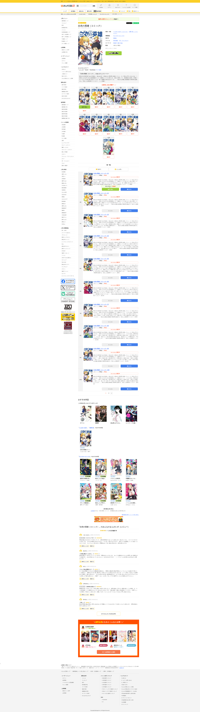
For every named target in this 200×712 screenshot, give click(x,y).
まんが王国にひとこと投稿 (67, 78)
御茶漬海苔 (64, 187)
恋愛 (63, 140)
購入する (129, 189)
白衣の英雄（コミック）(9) (101, 348)
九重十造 (91, 427)
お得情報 (64, 693)
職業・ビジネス (65, 147)
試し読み (110, 210)
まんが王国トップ (66, 671)
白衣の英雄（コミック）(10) (101, 370)
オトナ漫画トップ (65, 43)
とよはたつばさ (120, 31)
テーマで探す (64, 87)
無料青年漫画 (64, 113)
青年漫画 (63, 129)
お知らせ (63, 69)
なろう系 (81, 69)
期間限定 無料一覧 (65, 118)
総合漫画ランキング (107, 678)
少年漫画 (63, 131)
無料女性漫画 (64, 109)
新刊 (129, 11)
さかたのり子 (64, 199)
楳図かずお (64, 183)
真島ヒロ (63, 221)
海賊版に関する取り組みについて (68, 311)
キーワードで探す (65, 93)
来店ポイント (136, 11)
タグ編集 (99, 69)
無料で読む (84, 107)
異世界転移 (92, 69)
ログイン (63, 60)
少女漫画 (63, 127)
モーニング (64, 260)
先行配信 (73, 11)
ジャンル (116, 11)
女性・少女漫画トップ (66, 34)
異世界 (115, 43)
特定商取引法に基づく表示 (128, 700)
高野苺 (63, 210)
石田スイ (63, 176)
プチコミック (64, 235)
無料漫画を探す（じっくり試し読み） (130, 514)
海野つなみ (64, 181)
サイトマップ (125, 704)
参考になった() (85, 546)
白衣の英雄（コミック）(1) (101, 173)
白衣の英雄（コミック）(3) (101, 214)
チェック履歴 (64, 63)
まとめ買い (119, 169)
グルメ (63, 163)
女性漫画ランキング (107, 680)
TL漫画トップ (65, 39)
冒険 (118, 43)
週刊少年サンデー (65, 264)
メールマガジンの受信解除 (68, 682)
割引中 (84, 110)
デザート (63, 269)
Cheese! (63, 250)
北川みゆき (64, 194)
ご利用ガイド (64, 73)
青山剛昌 (63, 171)
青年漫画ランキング (107, 684)
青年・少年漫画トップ (66, 36)
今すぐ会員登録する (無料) (108, 652)
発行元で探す (64, 96)
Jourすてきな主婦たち (66, 257)
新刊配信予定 (64, 27)
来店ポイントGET (65, 49)
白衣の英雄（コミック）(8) (101, 325)
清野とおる (64, 205)
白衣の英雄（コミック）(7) (101, 304)
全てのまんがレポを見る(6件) (108, 613)
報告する (92, 546)
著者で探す (64, 89)
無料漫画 (99, 11)
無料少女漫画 (64, 111)
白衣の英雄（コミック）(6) (101, 281)
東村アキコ (64, 217)
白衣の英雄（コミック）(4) (101, 236)
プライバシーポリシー (127, 697)
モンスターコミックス (84, 456)
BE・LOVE (64, 230)
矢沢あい (63, 224)
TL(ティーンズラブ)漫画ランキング (110, 689)
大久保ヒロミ (64, 185)
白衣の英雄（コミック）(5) (101, 258)
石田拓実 (63, 178)
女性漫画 (63, 124)
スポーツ (63, 154)
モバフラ (63, 273)
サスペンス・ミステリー (67, 149)
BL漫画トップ (65, 41)
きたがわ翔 (64, 192)
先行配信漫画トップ (66, 32)
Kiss (63, 244)
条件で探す (64, 84)
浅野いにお (64, 174)
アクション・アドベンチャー (68, 156)
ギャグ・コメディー (66, 145)
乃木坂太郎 (64, 215)
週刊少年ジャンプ (65, 239)
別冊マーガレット (65, 253)
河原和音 (63, 190)
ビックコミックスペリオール (68, 275)
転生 (121, 43)
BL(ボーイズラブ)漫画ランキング (110, 691)
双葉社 (115, 38)
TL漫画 (63, 133)
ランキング (123, 11)
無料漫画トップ (65, 20)
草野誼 (63, 196)
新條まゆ (63, 203)
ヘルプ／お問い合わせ (66, 71)
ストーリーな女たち (66, 232)
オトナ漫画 (64, 138)
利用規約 (124, 695)
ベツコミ (63, 255)
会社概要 (124, 702)
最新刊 (99, 169)
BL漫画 (63, 136)
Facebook (105, 699)
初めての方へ (64, 76)
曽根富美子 (64, 208)
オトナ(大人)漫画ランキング (109, 693)
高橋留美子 (64, 212)
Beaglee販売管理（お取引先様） (129, 693)
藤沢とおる (64, 219)
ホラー (63, 158)
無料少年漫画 (64, 116)
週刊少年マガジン (65, 246)
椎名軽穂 (63, 201)
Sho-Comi (64, 262)
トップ (65, 11)
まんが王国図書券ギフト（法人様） (129, 691)
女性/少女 (81, 11)
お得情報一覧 (64, 52)
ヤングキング (64, 266)
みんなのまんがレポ (66, 98)
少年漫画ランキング (107, 686)
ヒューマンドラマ (65, 142)
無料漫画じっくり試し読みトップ (80, 671)
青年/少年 (89, 11)
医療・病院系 (64, 165)
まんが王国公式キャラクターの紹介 (129, 689)
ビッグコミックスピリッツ (67, 241)
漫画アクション (65, 271)
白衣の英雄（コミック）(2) (101, 193)
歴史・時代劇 (64, 151)
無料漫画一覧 (64, 107)
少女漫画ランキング (107, 682)
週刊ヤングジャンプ (66, 248)
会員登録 (63, 58)
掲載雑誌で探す (65, 91)
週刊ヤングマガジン (66, 237)
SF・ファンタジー (65, 161)
